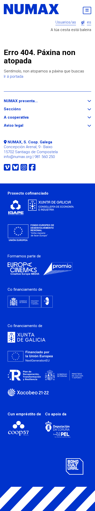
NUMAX (32, 9)
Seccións (21, 109)
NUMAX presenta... (30, 101)
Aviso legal (23, 125)
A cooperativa (25, 117)
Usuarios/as (65, 22)
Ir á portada (13, 76)
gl (82, 22)
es (89, 22)
